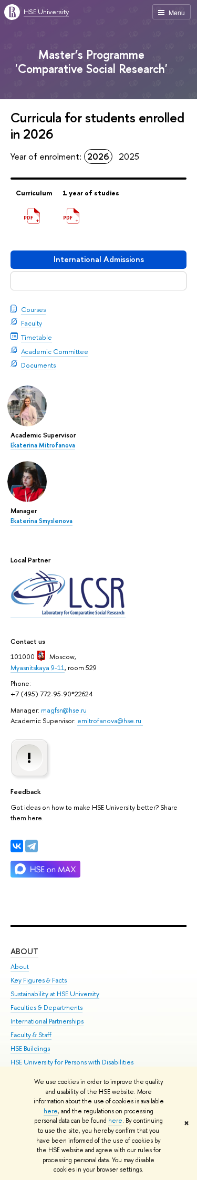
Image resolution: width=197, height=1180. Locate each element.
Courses (33, 309)
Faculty (31, 323)
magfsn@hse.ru (64, 710)
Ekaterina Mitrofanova (43, 445)
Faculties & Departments (46, 1007)
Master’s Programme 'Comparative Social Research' (91, 61)
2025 (129, 156)
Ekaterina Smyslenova (41, 521)
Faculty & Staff (31, 1034)
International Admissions (99, 259)
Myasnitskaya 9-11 (38, 667)
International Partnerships (47, 1021)
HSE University (46, 11)
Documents (38, 365)
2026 (98, 156)
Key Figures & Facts (39, 980)
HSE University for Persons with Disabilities (72, 1062)
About (24, 951)
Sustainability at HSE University (55, 993)
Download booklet (98, 280)
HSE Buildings (30, 1048)
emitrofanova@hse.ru (110, 720)
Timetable (36, 337)
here (51, 1111)
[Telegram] (31, 846)
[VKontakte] (17, 846)
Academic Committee (54, 351)
